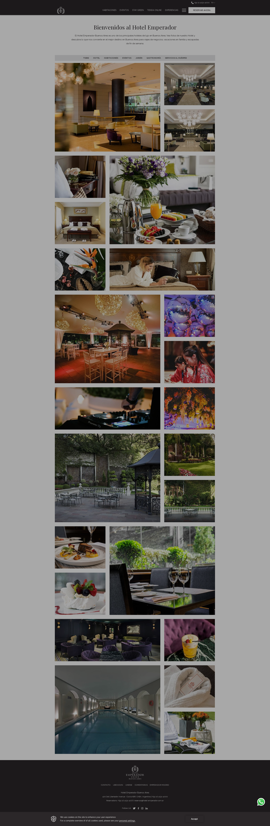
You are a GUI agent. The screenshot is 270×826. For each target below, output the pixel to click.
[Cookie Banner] (135, 819)
